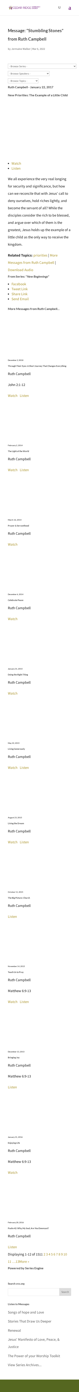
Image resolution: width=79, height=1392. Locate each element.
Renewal (14, 1330)
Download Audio (20, 269)
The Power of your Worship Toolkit (34, 1356)
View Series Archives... (25, 1365)
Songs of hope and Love (26, 1312)
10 (65, 1254)
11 (9, 1261)
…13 (15, 1261)
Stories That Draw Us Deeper (29, 1321)
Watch (16, 163)
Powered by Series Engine (26, 1268)
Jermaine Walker (20, 49)
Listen (16, 168)
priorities (40, 255)
